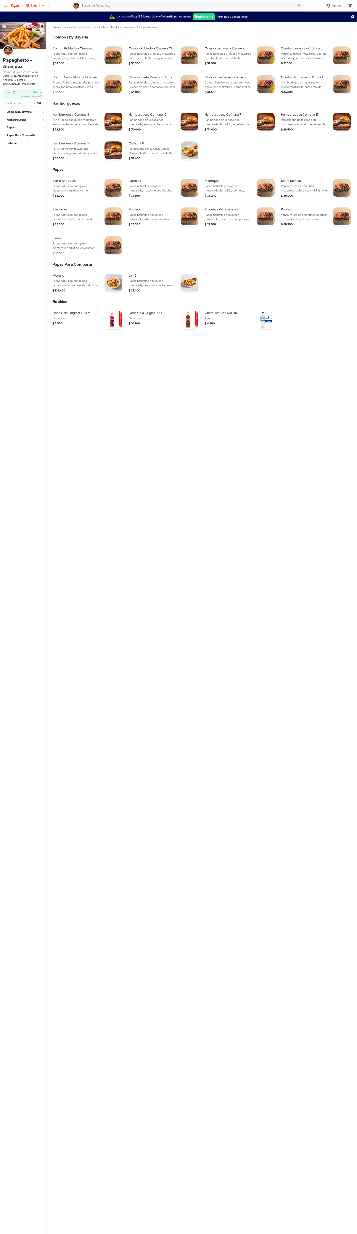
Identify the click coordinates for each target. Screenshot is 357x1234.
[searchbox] (187, 5)
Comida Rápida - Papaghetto (19, 84)
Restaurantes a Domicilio (75, 26)
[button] (35, 6)
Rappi (55, 26)
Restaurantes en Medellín (106, 26)
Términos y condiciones (232, 17)
